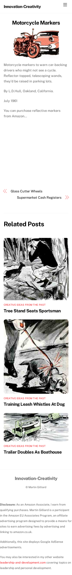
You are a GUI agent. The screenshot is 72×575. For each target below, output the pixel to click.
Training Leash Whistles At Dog (34, 404)
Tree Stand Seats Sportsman (32, 310)
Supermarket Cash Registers (39, 198)
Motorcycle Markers (36, 23)
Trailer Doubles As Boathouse (33, 452)
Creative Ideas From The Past (25, 304)
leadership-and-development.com (23, 562)
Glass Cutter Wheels (26, 191)
